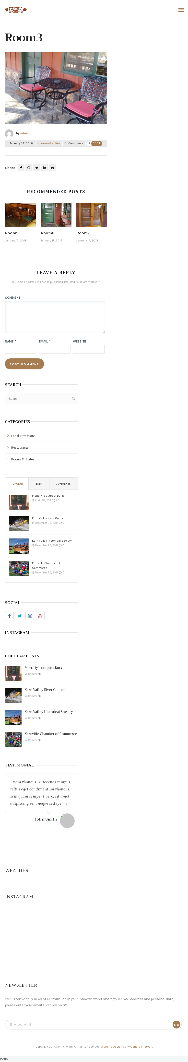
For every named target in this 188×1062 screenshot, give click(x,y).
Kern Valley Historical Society (52, 540)
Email (44, 341)
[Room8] (56, 217)
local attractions (23, 436)
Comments (63, 483)
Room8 (47, 233)
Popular (17, 483)
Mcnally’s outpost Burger (49, 495)
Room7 (83, 233)
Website (79, 341)
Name (10, 341)
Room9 (11, 233)
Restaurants (20, 447)
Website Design (111, 1046)
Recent (39, 483)
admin (25, 133)
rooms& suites (50, 143)
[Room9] (20, 217)
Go (176, 1025)
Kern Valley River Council (48, 518)
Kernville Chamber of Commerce (46, 565)
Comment (12, 297)
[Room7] (91, 217)
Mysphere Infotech (139, 1046)
